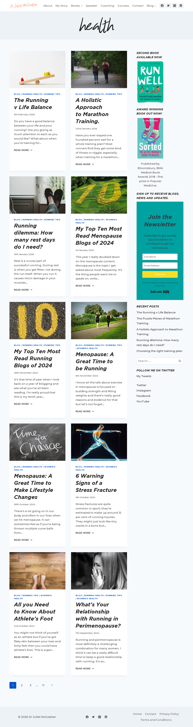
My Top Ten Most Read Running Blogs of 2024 (37, 358)
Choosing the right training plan (159, 351)
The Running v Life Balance (156, 312)
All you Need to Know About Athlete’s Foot (34, 611)
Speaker (91, 5)
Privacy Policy (169, 714)
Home (137, 714)
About (47, 5)
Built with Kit (160, 291)
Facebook (143, 396)
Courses (123, 5)
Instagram (143, 390)
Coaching (107, 5)
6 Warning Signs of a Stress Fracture (97, 483)
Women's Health (87, 348)
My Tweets (143, 376)
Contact (138, 5)
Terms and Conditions (156, 719)
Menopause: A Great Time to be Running (95, 361)
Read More (23, 150)
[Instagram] (174, 5)
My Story (62, 5)
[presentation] (37, 69)
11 (43, 685)
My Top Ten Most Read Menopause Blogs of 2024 (99, 236)
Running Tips (52, 94)
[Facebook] (162, 5)
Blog (17, 94)
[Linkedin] (181, 5)
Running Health (32, 94)
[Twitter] (168, 5)
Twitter (141, 385)
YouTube (142, 401)
